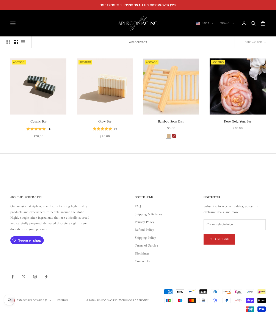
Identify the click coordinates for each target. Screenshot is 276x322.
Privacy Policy (144, 222)
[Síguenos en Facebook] (12, 277)
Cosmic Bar (38, 121)
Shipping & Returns (148, 214)
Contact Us (143, 261)
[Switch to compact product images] (23, 42)
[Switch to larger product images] (8, 42)
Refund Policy (144, 230)
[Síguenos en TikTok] (46, 277)
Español (225, 23)
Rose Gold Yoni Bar (237, 121)
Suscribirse (219, 239)
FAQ (138, 206)
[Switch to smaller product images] (16, 42)
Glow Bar (104, 121)
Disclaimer (142, 254)
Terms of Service (146, 246)
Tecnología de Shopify (134, 300)
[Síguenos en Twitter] (24, 277)
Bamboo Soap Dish (171, 121)
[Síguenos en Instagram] (35, 277)
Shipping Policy (145, 238)
